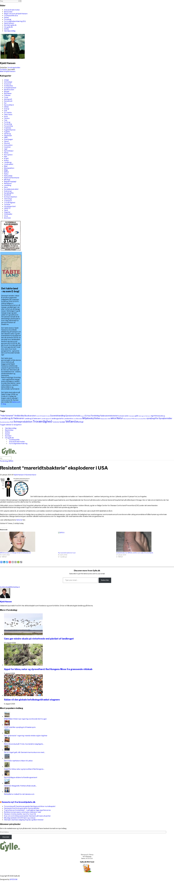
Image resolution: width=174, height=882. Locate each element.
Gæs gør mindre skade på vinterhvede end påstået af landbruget (39, 638)
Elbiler (6, 107)
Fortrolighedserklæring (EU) (15, 21)
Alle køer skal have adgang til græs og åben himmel (23, 820)
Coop (6, 97)
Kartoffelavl (8, 151)
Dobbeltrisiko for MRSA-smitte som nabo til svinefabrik (134, 553)
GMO (6, 137)
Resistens (8, 183)
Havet (6, 141)
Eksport (82, 416)
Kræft (6, 159)
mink (109, 418)
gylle (136, 416)
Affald (6, 80)
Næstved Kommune (11, 178)
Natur (6, 174)
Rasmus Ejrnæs (139, 418)
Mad (5, 166)
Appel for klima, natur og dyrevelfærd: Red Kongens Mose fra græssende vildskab (48, 669)
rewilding (7, 185)
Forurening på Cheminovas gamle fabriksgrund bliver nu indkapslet (29, 806)
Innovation (8, 145)
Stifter (6, 29)
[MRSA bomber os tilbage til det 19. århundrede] (28, 542)
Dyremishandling (57, 415)
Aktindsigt (8, 82)
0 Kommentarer (30, 475)
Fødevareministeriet (109, 416)
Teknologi (8, 199)
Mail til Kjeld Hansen (7, 71)
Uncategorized (10, 206)
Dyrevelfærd (9, 105)
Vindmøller (8, 214)
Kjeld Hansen (9, 23)
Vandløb (62, 422)
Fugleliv (7, 132)
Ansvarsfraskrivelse (12, 10)
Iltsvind (7, 143)
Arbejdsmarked (10, 88)
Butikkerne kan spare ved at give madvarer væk (22, 812)
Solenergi (8, 191)
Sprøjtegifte (9, 193)
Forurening (8, 126)
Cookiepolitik (14, 440)
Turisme (7, 204)
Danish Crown (45, 416)
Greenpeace (132, 416)
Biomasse (7, 93)
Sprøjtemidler (165, 418)
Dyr (5, 103)
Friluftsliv (7, 128)
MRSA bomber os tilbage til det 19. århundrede (15, 553)
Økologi (7, 180)
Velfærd (70, 421)
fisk (88, 416)
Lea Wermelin (78, 418)
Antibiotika (8, 86)
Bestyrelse (8, 12)
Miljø (6, 170)
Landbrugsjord (45, 418)
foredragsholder (14, 68)
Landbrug (7, 162)
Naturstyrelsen (127, 418)
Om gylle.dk (8, 27)
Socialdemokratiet (11, 189)
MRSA (6, 172)
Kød (5, 157)
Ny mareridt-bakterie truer (67, 553)
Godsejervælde (123, 416)
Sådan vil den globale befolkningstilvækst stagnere (32, 699)
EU (86, 416)
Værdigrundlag (9, 31)
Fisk (5, 120)
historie (19, 520)
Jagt (5, 149)
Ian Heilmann (146, 416)
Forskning (8, 124)
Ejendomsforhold (72, 416)
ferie (6, 116)
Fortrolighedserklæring (18, 443)
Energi (6, 109)
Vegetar (7, 212)
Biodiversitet (9, 90)
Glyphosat (8, 136)
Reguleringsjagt (10, 181)
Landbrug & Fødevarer (12, 418)
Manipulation (9, 168)
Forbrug (7, 122)
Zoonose (7, 218)
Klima (6, 153)
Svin (11, 422)
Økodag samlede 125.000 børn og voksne (19, 818)
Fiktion (7, 118)
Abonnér (5, 837)
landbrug (162, 416)
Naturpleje (8, 176)
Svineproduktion (10, 197)
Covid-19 (38, 416)
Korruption (8, 155)
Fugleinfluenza (9, 130)
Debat (6, 17)
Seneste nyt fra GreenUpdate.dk (18, 802)
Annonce (7, 84)
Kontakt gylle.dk (10, 25)
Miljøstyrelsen (103, 418)
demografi (8, 99)
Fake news (8, 114)
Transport (8, 201)
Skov (6, 187)
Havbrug (140, 416)
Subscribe (105, 580)
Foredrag (7, 19)
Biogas (6, 92)
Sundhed (7, 195)
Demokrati (8, 101)
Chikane (7, 95)
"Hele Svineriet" (7, 415)
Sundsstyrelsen (5, 422)
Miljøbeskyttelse (91, 418)
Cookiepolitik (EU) (11, 16)
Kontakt (8, 436)
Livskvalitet (8, 164)
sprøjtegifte (152, 418)
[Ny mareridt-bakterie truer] (86, 542)
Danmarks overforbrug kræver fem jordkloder (21, 808)
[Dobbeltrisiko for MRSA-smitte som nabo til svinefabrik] (144, 542)
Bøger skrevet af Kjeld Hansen (15, 14)
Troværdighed (9, 203)
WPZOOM (13, 879)
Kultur (6, 160)
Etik (5, 111)
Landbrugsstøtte (57, 418)
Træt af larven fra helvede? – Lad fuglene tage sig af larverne (27, 810)
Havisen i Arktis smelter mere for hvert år (20, 814)
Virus (6, 216)
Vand (6, 210)
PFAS (133, 418)
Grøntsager (8, 139)
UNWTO (7, 208)
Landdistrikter (68, 418)
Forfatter (3, 69)
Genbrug (7, 134)
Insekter (7, 147)
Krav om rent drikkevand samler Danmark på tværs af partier (27, 816)
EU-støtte (8, 113)
